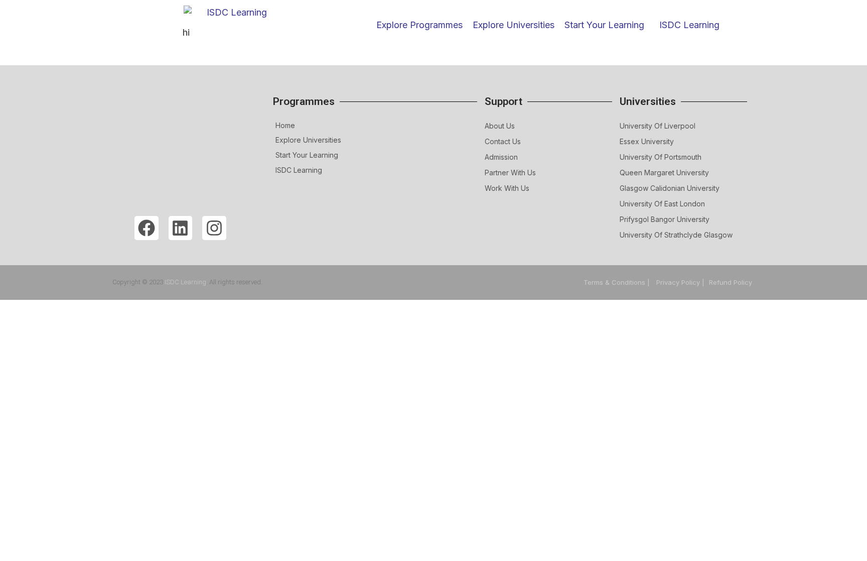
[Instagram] (214, 228)
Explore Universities (308, 140)
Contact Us (503, 141)
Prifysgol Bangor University (664, 219)
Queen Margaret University (664, 172)
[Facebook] (146, 228)
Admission (501, 157)
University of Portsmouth (660, 157)
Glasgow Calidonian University (669, 188)
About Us (500, 126)
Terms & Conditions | (618, 282)
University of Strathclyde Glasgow (676, 235)
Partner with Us (510, 172)
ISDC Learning (689, 25)
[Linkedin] (181, 228)
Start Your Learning (306, 155)
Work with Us (507, 188)
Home (285, 125)
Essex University (647, 141)
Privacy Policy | (680, 282)
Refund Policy (730, 282)
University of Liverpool (657, 126)
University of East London (662, 203)
